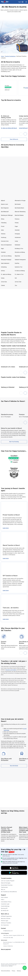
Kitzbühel (3, 252)
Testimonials (4, 887)
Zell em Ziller (18, 281)
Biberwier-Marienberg (20, 211)
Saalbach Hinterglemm (20, 259)
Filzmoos (17, 219)
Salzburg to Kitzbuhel (7, 387)
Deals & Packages (5, 883)
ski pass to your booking (11, 669)
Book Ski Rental (14, 765)
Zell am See (4, 281)
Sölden (2, 278)
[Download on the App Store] (14, 868)
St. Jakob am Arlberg (6, 274)
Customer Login (5, 904)
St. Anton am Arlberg (20, 270)
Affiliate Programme (6, 916)
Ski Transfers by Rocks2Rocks (9, 891)
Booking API (4, 908)
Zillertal (3, 285)
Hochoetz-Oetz (4, 241)
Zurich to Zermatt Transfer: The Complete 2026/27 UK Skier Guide (6, 829)
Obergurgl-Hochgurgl (6, 259)
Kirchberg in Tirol (19, 248)
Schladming (4, 267)
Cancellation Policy (6, 901)
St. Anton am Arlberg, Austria (6, 116)
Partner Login (4, 920)
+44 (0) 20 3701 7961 (8, 937)
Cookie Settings (5, 906)
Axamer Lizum (4, 204)
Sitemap (19, 970)
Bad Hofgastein (5, 208)
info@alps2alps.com (8, 930)
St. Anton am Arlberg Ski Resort (9, 128)
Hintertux (3, 233)
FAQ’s (2, 899)
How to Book (4, 897)
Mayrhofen (17, 256)
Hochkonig (3, 237)
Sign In (21, 2)
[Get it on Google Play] (14, 873)
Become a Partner (5, 918)
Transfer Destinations (10, 56)
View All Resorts (14, 139)
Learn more (6, 528)
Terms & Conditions (5, 970)
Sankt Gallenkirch (5, 263)
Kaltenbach (17, 245)
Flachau (16, 222)
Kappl (2, 248)
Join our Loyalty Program (7, 880)
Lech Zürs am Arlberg (6, 256)
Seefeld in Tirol (18, 267)
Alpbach (3, 200)
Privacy (13, 970)
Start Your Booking (14, 441)
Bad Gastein (18, 204)
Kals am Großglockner (6, 245)
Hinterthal (17, 230)
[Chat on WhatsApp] (25, 968)
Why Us (3, 889)
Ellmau (2, 219)
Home (2, 56)
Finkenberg (3, 222)
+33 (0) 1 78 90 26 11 (8, 946)
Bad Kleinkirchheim (19, 208)
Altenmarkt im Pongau (20, 200)
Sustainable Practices (6, 885)
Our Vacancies (5, 925)
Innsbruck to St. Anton (8, 367)
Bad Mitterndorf (5, 211)
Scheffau (17, 263)
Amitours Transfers (6, 922)
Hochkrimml (18, 237)
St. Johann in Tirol (19, 274)
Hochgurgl (17, 233)
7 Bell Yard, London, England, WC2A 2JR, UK (13, 935)
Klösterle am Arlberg (20, 252)
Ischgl (16, 241)
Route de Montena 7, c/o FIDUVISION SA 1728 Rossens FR (13, 943)
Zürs (16, 285)
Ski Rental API (4, 910)
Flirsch (2, 226)
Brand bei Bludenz (19, 215)
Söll (16, 278)
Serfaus (3, 270)
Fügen (16, 226)
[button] (25, 134)
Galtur (2, 230)
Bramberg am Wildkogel (7, 215)
